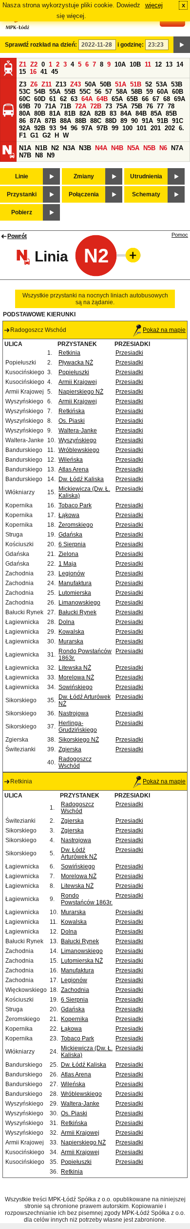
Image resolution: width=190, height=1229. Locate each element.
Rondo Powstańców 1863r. (87, 899)
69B (24, 106)
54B (39, 91)
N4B (117, 148)
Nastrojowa (73, 713)
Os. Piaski (71, 420)
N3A (69, 148)
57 (108, 91)
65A (117, 99)
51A (120, 84)
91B (162, 120)
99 (115, 128)
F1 (22, 135)
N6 (163, 148)
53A (161, 84)
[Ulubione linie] (130, 255)
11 (148, 64)
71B (65, 106)
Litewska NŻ (74, 667)
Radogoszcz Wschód (75, 762)
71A (50, 106)
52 (148, 84)
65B (132, 99)
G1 (34, 135)
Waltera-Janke (77, 430)
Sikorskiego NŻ (78, 739)
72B (95, 106)
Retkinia (69, 352)
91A (147, 120)
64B (102, 99)
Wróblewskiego (78, 450)
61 (52, 99)
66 (145, 99)
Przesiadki (129, 352)
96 (74, 128)
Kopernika (74, 1019)
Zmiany (84, 176)
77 (160, 106)
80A (24, 113)
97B (102, 128)
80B (39, 113)
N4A (101, 148)
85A (156, 113)
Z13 (61, 84)
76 (149, 106)
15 (22, 71)
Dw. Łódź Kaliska (81, 479)
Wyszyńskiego (77, 440)
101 (141, 128)
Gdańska (70, 534)
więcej (154, 5)
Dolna (66, 622)
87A (35, 120)
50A (90, 84)
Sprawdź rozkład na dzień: (41, 44)
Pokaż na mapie (164, 330)
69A (179, 99)
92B (39, 128)
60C (24, 99)
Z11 (46, 84)
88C (95, 120)
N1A (25, 148)
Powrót (17, 236)
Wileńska (70, 459)
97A (87, 128)
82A (85, 113)
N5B (149, 148)
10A (120, 64)
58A (121, 91)
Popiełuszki (73, 372)
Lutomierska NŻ (82, 960)
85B (171, 113)
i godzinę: (130, 44)
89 (123, 120)
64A (87, 99)
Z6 (34, 84)
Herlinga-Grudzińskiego (77, 726)
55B (70, 91)
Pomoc (179, 235)
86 (22, 120)
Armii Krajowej (77, 382)
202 (170, 128)
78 (171, 106)
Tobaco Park (75, 505)
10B (135, 64)
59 (149, 91)
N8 (39, 155)
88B (80, 120)
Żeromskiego (75, 524)
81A (54, 113)
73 (108, 106)
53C (24, 91)
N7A (177, 148)
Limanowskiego (79, 602)
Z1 (22, 64)
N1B (41, 148)
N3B (85, 148)
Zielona (68, 554)
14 (179, 64)
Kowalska (71, 631)
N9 (51, 155)
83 (113, 113)
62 (63, 99)
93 (52, 128)
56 (98, 91)
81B (70, 113)
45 (54, 71)
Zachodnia (75, 990)
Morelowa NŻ (76, 677)
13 (169, 64)
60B (177, 91)
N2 (55, 148)
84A (126, 113)
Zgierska (69, 749)
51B (135, 84)
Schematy (146, 194)
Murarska (70, 641)
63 (74, 99)
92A (24, 128)
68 (166, 99)
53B (176, 84)
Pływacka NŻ (75, 362)
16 (33, 71)
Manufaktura (75, 583)
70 (37, 106)
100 (127, 128)
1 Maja (67, 563)
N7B (25, 155)
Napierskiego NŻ (80, 391)
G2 (46, 135)
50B (105, 84)
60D (39, 99)
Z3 (22, 84)
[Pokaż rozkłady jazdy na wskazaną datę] (181, 44)
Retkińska (71, 411)
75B (136, 106)
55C (85, 91)
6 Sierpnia (72, 544)
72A (80, 106)
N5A (133, 148)
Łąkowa (68, 515)
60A (162, 91)
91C (177, 120)
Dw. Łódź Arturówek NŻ (79, 853)
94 (63, 128)
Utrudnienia (146, 176)
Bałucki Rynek (77, 612)
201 (156, 128)
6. (181, 128)
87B (50, 120)
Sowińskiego (75, 687)
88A (65, 120)
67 (155, 99)
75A (121, 106)
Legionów (71, 573)
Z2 (34, 64)
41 (43, 71)
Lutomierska (74, 592)
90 (134, 120)
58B (136, 91)
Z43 (75, 84)
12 (158, 64)
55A (54, 91)
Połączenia (84, 194)
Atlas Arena (73, 469)
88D (110, 120)
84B (141, 113)
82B (100, 113)
